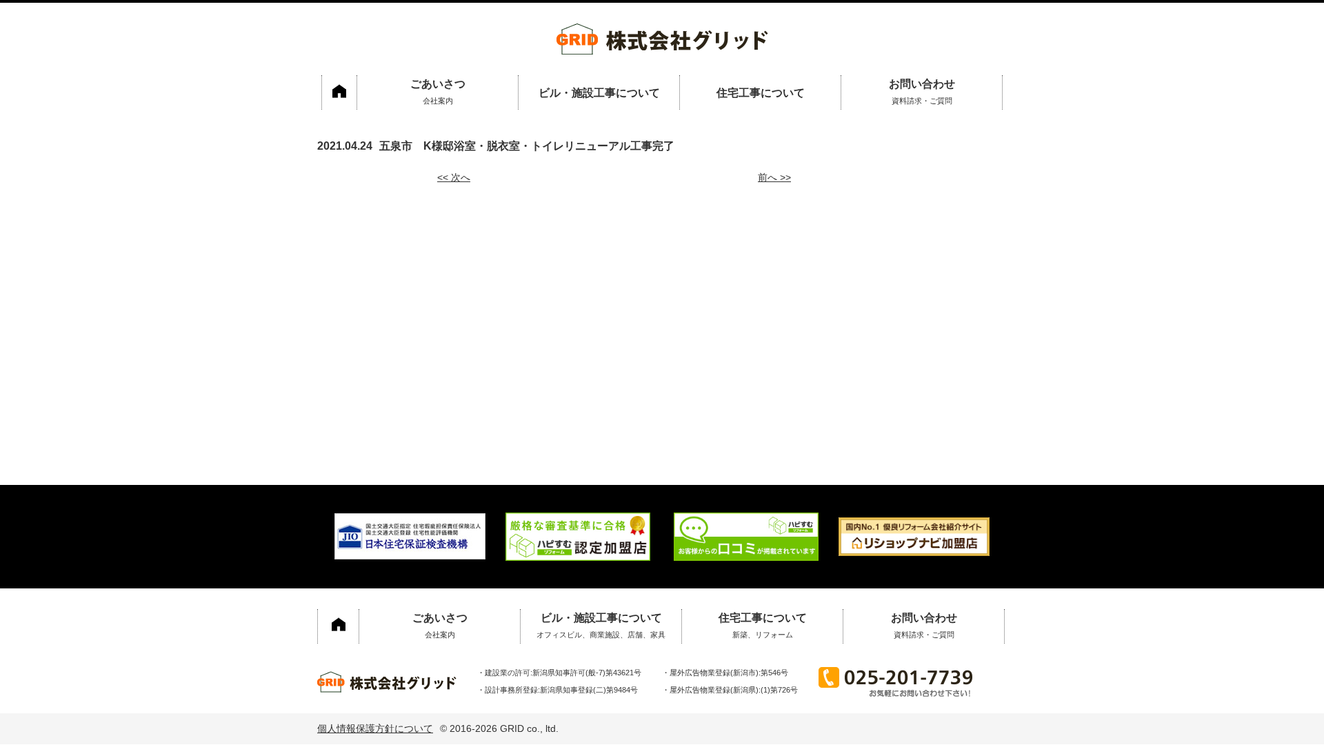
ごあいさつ (437, 91)
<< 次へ (453, 177)
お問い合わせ (922, 91)
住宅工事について (760, 93)
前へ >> (774, 177)
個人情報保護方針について (375, 728)
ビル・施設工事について (599, 93)
